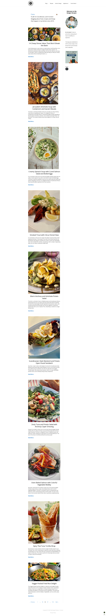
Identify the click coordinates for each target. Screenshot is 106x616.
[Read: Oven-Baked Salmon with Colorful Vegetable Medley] (44, 461)
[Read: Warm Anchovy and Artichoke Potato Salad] (44, 272)
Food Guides (73, 3)
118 (53, 602)
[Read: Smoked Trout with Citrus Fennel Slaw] (44, 211)
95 (42, 602)
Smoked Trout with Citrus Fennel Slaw (44, 235)
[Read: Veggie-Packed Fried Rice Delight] (44, 571)
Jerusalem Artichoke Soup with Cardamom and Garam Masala (44, 108)
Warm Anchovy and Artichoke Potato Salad (44, 297)
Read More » (31, 56)
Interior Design (58, 3)
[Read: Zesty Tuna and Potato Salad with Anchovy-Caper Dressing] (44, 400)
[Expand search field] (66, 69)
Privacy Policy (53, 612)
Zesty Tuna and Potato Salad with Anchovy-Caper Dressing (44, 425)
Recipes (51, 3)
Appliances (65, 3)
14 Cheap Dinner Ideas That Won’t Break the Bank (44, 44)
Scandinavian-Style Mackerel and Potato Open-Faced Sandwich (44, 362)
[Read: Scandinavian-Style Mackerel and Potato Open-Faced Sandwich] (44, 337)
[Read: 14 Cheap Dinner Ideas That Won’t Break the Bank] (44, 34)
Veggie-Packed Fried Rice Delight (44, 583)
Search (66, 66)
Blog (46, 3)
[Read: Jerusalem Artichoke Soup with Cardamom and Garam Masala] (43, 83)
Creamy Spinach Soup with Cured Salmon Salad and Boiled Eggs (44, 172)
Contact (61, 610)
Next (57, 602)
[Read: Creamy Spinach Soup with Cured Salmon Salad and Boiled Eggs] (43, 147)
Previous (32, 602)
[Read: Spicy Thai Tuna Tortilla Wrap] (43, 522)
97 (47, 602)
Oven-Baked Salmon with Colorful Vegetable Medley (44, 483)
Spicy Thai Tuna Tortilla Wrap (44, 546)
